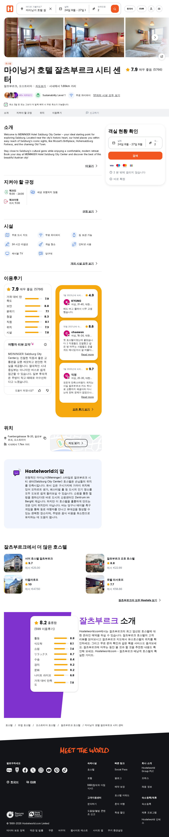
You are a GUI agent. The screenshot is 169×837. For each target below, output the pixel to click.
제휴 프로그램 (149, 812)
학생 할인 (120, 812)
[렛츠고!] (115, 9)
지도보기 (40, 86)
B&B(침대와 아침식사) (96, 787)
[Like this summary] (39, 390)
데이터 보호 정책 (16, 830)
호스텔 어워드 (122, 795)
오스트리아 (25, 86)
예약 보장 (120, 786)
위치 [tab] (42, 112)
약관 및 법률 (36, 830)
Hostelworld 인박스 (151, 821)
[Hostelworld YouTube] (48, 770)
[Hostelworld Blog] (9, 770)
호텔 (89, 778)
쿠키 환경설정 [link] (115, 830)
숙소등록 (146, 803)
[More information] (45, 344)
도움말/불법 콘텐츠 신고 (96, 812)
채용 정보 (147, 786)
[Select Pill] (151, 8)
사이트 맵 (98, 830)
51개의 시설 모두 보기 (106, 95)
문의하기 (92, 803)
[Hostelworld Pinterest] (56, 770)
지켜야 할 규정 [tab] (24, 112)
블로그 (118, 778)
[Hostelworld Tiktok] (64, 770)
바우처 (61, 830)
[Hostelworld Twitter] (33, 770)
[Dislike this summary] (47, 390)
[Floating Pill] (155, 37)
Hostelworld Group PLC (148, 769)
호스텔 (8, 63)
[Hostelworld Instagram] (41, 770)
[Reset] (50, 9)
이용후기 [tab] (57, 112)
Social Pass (121, 769)
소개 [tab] (6, 112)
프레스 (145, 778)
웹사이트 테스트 (79, 830)
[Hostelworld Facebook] (25, 770)
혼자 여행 (120, 803)
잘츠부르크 (10, 86)
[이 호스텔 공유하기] (161, 56)
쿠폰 (51, 830)
